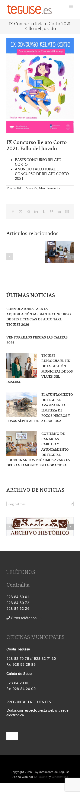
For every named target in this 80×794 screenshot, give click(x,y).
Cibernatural (60, 776)
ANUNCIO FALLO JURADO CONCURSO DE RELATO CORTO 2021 (42, 174)
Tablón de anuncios (49, 188)
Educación (32, 188)
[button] (9, 256)
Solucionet (41, 776)
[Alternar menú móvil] (71, 6)
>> (26, 618)
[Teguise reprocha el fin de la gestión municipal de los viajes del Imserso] (21, 365)
